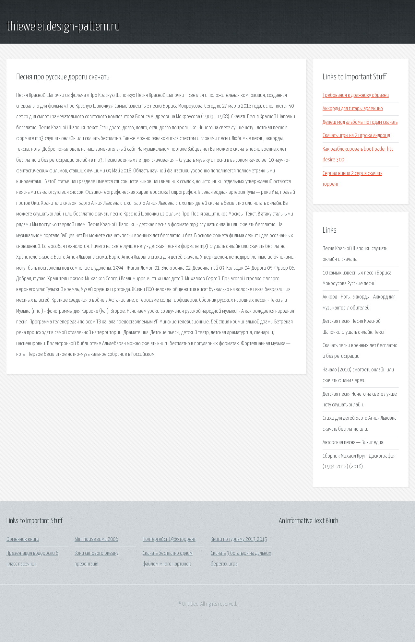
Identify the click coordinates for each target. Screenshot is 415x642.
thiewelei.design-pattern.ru (63, 27)
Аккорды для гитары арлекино (353, 108)
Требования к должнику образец (356, 95)
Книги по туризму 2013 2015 (239, 539)
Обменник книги (22, 539)
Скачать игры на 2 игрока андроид (356, 135)
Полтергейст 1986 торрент (169, 539)
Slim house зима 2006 (96, 539)
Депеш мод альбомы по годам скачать (360, 122)
